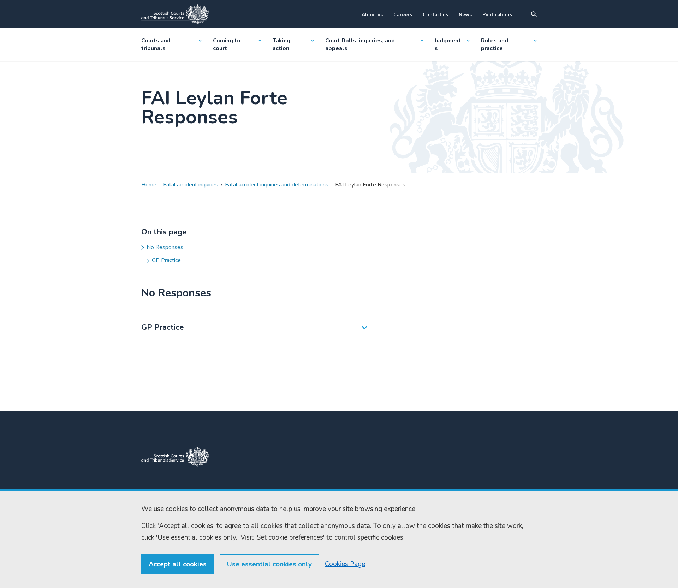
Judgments (448, 44)
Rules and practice (494, 44)
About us (372, 14)
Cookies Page (345, 564)
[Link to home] (175, 14)
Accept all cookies (178, 564)
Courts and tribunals (156, 44)
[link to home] (175, 457)
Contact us (435, 14)
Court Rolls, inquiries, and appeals (360, 44)
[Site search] (534, 14)
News (465, 14)
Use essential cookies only (269, 564)
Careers (402, 14)
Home (148, 185)
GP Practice (166, 260)
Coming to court (226, 44)
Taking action (281, 44)
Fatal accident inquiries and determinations (276, 185)
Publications (497, 14)
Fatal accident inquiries (190, 185)
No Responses (165, 247)
